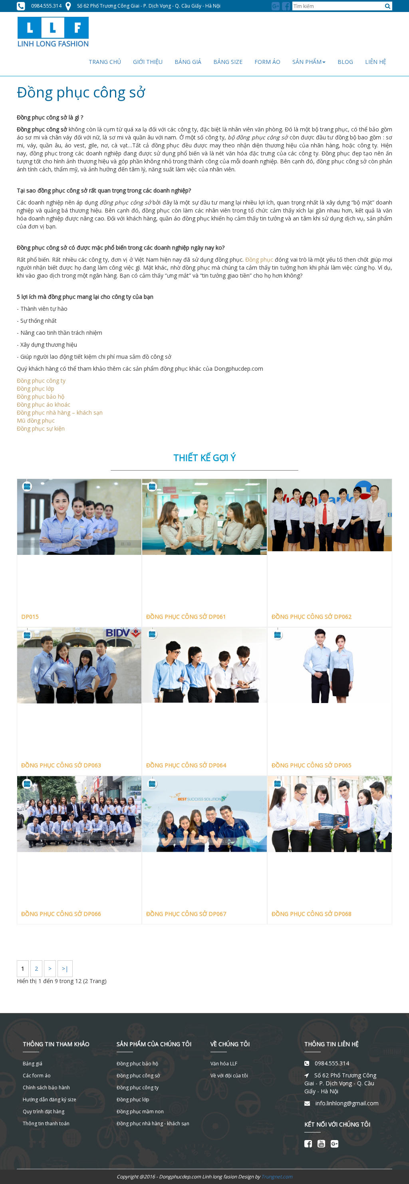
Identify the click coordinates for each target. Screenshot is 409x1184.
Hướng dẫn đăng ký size (49, 1099)
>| (65, 968)
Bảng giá (32, 1063)
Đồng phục (259, 259)
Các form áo (37, 1075)
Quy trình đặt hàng (43, 1111)
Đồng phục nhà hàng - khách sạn (153, 1123)
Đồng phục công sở (138, 1075)
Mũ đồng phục (36, 420)
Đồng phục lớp (35, 388)
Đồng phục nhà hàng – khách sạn (60, 412)
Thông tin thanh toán (46, 1123)
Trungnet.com (276, 1176)
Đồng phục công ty (41, 380)
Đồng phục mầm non (140, 1111)
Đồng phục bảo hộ (40, 396)
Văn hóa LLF (223, 1063)
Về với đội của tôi (229, 1075)
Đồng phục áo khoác (43, 404)
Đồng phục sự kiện (41, 428)
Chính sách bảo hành (46, 1087)
